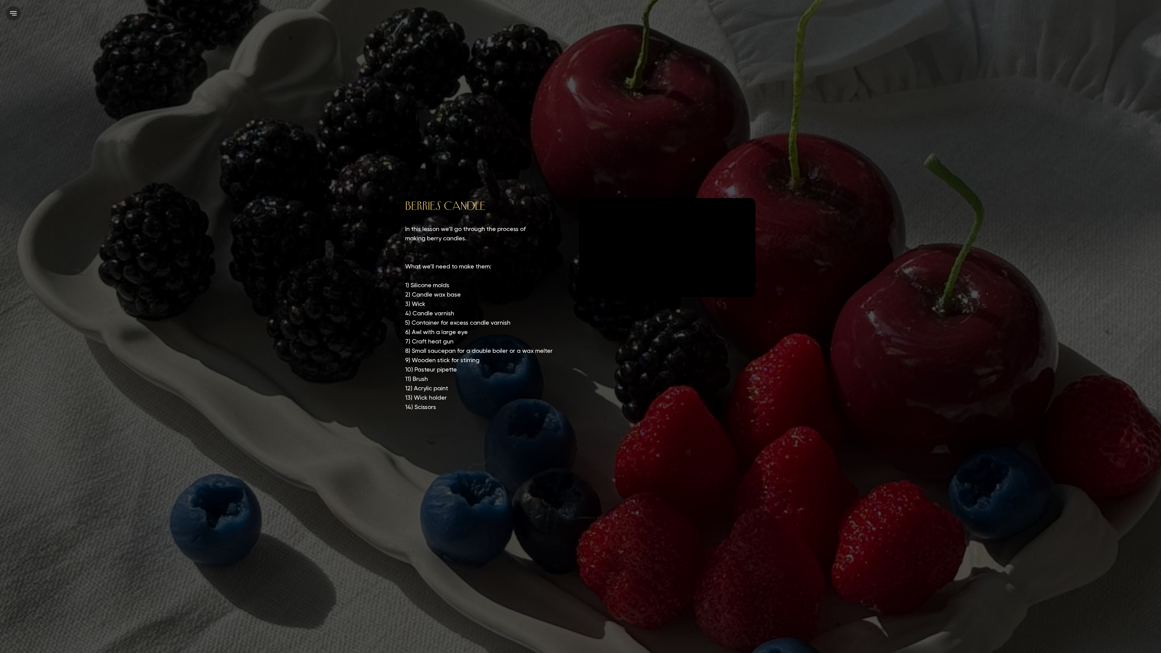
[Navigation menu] (13, 13)
